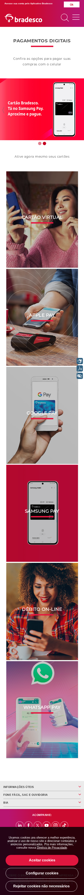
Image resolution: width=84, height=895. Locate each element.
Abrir (76, 17)
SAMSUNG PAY (42, 515)
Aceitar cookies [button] (42, 860)
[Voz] (80, 368)
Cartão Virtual (42, 221)
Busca (65, 18)
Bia (6, 802)
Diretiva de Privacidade (52, 847)
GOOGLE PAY (42, 416)
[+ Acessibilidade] (80, 376)
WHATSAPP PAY (42, 711)
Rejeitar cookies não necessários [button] (41, 886)
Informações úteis (18, 787)
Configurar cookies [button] (42, 873)
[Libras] (80, 361)
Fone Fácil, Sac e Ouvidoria (25, 794)
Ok (71, 4)
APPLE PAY (42, 319)
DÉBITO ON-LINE (42, 613)
